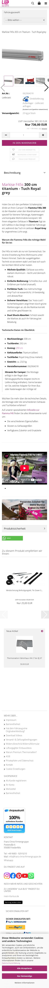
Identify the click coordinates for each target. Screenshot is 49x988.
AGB (8, 756)
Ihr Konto (10, 784)
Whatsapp (8, 860)
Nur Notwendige (24, 976)
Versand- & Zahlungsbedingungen (21, 739)
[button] (46, 87)
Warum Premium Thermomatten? (21, 752)
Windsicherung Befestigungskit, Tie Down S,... (24, 590)
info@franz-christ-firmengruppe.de (25, 856)
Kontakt (9, 764)
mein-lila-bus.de (11, 896)
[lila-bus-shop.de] (4, 3)
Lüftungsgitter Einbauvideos (18, 748)
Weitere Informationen (24, 982)
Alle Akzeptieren (24, 968)
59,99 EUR (24, 664)
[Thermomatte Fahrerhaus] (24, 644)
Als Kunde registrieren (16, 780)
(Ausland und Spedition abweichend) (35, 109)
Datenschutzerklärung (11, 963)
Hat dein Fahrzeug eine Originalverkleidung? (16, 730)
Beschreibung (12, 172)
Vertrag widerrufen (13, 902)
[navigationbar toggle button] (45, 3)
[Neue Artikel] (42, 631)
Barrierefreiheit (13, 724)
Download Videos (14, 735)
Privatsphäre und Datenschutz (19, 760)
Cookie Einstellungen (15, 768)
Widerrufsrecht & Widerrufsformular (22, 743)
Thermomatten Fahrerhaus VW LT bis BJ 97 (24, 658)
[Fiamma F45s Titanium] (24, 55)
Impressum (11, 720)
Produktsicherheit (14, 528)
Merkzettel (11, 788)
